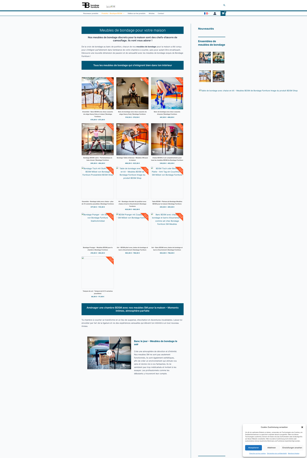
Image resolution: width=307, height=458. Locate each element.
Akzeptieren (253, 447)
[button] (302, 427)
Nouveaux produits (90, 13)
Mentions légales (293, 453)
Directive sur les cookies (257, 453)
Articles (151, 13)
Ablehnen (271, 447)
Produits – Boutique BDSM (112, 13)
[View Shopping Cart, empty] (223, 13)
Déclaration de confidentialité (277, 453)
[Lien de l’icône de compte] (214, 13)
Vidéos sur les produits (136, 13)
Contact (161, 13)
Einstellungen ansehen (292, 447)
